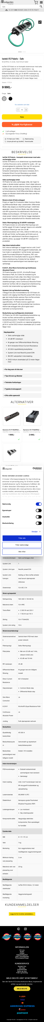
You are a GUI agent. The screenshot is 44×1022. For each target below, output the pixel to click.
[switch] (39, 510)
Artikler (22, 953)
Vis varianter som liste (22, 104)
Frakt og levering (22, 973)
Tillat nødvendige (22, 545)
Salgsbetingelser (22, 955)
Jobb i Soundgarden (22, 956)
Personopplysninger (22, 958)
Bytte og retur (22, 971)
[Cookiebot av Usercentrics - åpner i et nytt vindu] (33, 468)
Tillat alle (21, 538)
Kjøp (22, 117)
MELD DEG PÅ (22, 989)
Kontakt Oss (22, 966)
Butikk (22, 952)
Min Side (22, 968)
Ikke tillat (22, 552)
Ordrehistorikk (22, 969)
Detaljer (35, 532)
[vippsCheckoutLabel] (22, 124)
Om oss (22, 950)
